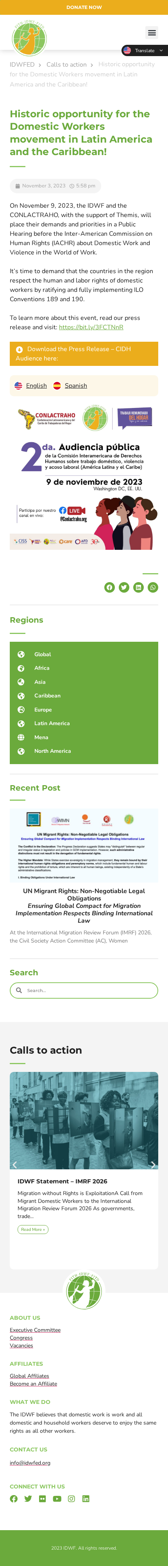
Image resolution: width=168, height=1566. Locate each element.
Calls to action (66, 64)
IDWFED (22, 64)
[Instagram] (71, 1499)
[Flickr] (42, 1499)
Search (24, 972)
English (145, 50)
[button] (151, 32)
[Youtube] (57, 1499)
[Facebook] (14, 1499)
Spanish (76, 385)
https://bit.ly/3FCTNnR (91, 327)
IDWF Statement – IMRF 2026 (62, 1181)
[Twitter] (28, 1499)
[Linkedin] (86, 1499)
